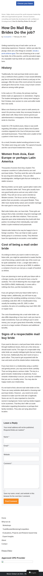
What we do (6, 522)
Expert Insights (8, 536)
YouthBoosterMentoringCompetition (16, 529)
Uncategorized (6, 21)
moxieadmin (8, 37)
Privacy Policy (7, 551)
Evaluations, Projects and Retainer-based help (20, 533)
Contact (4, 544)
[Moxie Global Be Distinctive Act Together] (8, 3)
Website (7, 454)
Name (6, 437)
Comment (8, 463)
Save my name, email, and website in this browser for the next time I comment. (19, 495)
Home (4, 518)
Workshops (7, 525)
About (4, 540)
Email (6, 446)
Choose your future (25, 3)
